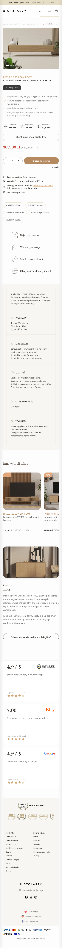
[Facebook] (26, 897)
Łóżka (8, 863)
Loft (6, 589)
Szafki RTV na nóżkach (15, 212)
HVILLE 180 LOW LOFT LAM (16, 513)
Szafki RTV (17, 24)
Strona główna (39, 833)
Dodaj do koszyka (41, 160)
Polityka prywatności (41, 852)
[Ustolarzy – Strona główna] (14, 11)
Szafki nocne (11, 844)
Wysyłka (36, 844)
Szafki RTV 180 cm (13, 205)
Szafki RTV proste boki (40, 212)
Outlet (8, 871)
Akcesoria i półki (12, 867)
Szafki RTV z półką (13, 220)
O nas (35, 836)
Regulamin (37, 848)
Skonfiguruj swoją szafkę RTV (31, 136)
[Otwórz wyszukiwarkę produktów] (40, 11)
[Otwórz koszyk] (56, 11)
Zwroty (36, 855)
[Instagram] (31, 897)
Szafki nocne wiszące (14, 848)
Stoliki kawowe (12, 840)
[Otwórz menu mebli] (49, 10)
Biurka (8, 852)
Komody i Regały (12, 859)
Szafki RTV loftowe (35, 205)
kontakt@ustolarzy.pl (32, 890)
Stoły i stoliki (11, 836)
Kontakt (36, 840)
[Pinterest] (35, 897)
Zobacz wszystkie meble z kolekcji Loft (31, 637)
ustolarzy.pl (7, 24)
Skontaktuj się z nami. (43, 185)
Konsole (9, 855)
